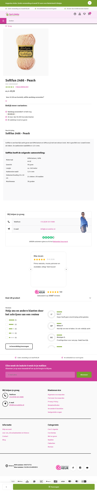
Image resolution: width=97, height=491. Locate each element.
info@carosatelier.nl (47, 229)
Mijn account (7, 429)
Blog (4, 440)
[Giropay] (84, 482)
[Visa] (63, 482)
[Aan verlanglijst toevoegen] (6, 101)
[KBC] (27, 482)
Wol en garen (52, 436)
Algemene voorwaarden (56, 395)
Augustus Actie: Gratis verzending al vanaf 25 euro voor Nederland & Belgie (33, 3)
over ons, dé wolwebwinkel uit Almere (15, 433)
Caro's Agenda (53, 429)
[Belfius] (20, 482)
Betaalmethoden (53, 405)
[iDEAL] (34, 482)
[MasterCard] (77, 482)
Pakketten (51, 443)
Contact (5, 436)
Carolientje (52, 433)
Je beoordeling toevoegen (19, 346)
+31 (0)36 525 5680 (47, 222)
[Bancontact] (41, 482)
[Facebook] (73, 468)
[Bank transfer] (13, 482)
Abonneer (84, 375)
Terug (10, 26)
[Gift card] (56, 482)
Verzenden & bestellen (55, 409)
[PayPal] (48, 482)
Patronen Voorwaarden (56, 398)
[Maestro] (70, 482)
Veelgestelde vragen (55, 412)
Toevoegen (55, 487)
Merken (50, 447)
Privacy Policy (53, 402)
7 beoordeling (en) (21, 87)
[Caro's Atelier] (12, 14)
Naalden (51, 440)
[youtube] (87, 468)
